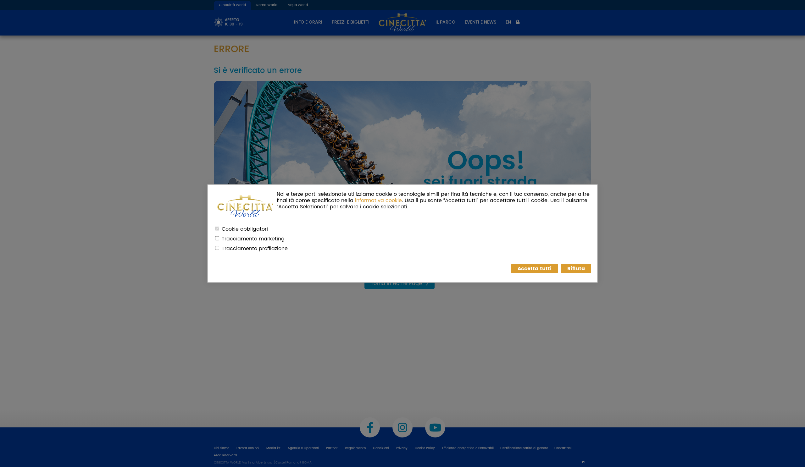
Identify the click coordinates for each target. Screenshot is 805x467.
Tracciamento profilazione (255, 248)
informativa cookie (378, 200)
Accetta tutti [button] (535, 269)
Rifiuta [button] (576, 269)
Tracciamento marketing (253, 239)
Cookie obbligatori (245, 229)
